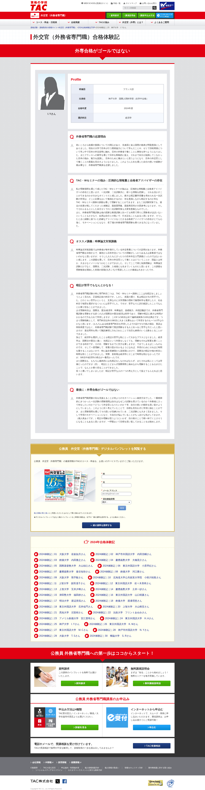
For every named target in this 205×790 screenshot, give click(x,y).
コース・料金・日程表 (46, 22)
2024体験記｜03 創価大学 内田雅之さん (62, 560)
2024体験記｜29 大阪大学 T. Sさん (59, 636)
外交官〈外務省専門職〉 (54, 15)
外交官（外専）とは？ (132, 22)
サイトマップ (131, 3)
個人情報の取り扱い (41, 513)
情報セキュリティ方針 (134, 768)
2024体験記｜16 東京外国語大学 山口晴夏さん (122, 595)
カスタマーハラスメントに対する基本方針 (85, 770)
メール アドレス (109, 490)
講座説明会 (130, 15)
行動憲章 (34, 768)
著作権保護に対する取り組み (160, 768)
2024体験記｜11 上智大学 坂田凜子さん (62, 583)
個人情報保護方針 (92, 768)
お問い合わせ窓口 (149, 3)
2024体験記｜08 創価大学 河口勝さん (122, 571)
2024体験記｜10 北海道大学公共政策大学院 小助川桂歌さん (127, 577)
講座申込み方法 (147, 15)
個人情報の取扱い (112, 768)
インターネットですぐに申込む (166, 15)
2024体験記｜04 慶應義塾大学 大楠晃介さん (121, 560)
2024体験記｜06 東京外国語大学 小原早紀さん (129, 565)
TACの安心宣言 (49, 768)
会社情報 (36, 762)
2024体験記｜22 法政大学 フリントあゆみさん (120, 612)
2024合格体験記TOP (86, 27)
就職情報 (75, 762)
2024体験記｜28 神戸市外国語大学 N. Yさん (123, 630)
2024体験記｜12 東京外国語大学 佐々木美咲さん (123, 583)
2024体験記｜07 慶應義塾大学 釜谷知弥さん (64, 571)
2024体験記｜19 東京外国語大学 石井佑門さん (66, 606)
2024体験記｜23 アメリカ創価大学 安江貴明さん (67, 618)
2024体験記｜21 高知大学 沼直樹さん (61, 612)
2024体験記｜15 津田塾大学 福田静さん (62, 595)
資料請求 (115, 15)
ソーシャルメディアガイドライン (48, 770)
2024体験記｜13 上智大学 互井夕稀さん (62, 589)
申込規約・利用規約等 (70, 768)
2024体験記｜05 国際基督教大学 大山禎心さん (66, 565)
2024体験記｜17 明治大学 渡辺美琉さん (62, 600)
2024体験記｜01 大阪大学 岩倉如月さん (62, 554)
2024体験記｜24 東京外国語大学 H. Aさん (129, 618)
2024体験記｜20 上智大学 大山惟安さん (126, 606)
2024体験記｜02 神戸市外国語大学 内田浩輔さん (123, 554)
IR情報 (48, 762)
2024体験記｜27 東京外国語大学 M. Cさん (63, 630)
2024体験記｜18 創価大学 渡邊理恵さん (118, 600)
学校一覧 (117, 3)
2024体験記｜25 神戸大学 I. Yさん (59, 624)
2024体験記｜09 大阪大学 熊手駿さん (61, 577)
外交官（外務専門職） (68, 27)
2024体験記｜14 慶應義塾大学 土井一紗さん (121, 589)
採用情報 (62, 762)
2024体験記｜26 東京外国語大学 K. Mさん (113, 624)
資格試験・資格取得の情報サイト (43, 27)
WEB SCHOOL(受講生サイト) (96, 3)
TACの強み (104, 22)
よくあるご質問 (161, 22)
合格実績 (75, 22)
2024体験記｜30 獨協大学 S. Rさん (110, 636)
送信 (122, 508)
